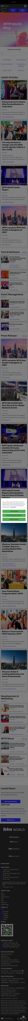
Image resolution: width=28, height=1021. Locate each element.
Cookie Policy (13, 507)
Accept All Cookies (14, 519)
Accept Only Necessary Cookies (14, 515)
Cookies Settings (14, 511)
